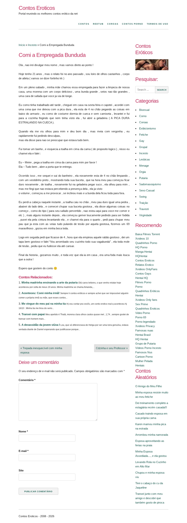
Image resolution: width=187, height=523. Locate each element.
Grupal (143, 147)
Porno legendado (145, 321)
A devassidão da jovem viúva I (41, 324)
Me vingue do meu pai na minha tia (44, 303)
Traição (143, 202)
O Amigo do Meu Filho (148, 386)
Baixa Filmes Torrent (147, 234)
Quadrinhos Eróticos (147, 291)
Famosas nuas (144, 330)
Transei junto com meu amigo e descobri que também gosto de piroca (149, 498)
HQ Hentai (141, 339)
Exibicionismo (147, 128)
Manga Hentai (143, 251)
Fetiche (143, 134)
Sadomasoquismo (150, 184)
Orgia (142, 171)
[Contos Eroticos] (151, 69)
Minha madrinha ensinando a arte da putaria (50, 282)
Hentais (139, 365)
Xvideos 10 (142, 238)
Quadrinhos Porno (146, 242)
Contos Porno (132, 24)
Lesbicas (144, 159)
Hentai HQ (141, 277)
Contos (83, 24)
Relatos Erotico (144, 264)
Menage (144, 165)
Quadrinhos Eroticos (147, 308)
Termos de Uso (157, 24)
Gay (141, 140)
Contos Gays (143, 273)
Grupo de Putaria (145, 343)
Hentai (139, 295)
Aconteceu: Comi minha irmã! (41, 293)
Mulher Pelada (143, 361)
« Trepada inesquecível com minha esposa (41, 350)
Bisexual (144, 109)
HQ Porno (141, 247)
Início (22, 44)
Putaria (143, 178)
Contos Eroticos (37, 8)
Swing (142, 196)
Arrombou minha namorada (151, 434)
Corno (142, 116)
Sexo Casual (146, 190)
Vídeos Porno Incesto (148, 347)
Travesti (144, 209)
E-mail (23, 450)
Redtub (98, 24)
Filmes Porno (143, 282)
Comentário (27, 380)
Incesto (32, 44)
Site (21, 470)
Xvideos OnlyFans (146, 269)
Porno (138, 286)
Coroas (112, 24)
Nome (23, 431)
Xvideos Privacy (145, 326)
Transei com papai (33, 314)
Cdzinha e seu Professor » (112, 348)
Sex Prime (141, 304)
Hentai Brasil (142, 334)
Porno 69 (140, 317)
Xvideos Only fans (146, 299)
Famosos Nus (143, 352)
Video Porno (142, 312)
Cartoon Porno (144, 356)
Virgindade (145, 215)
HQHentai (141, 256)
